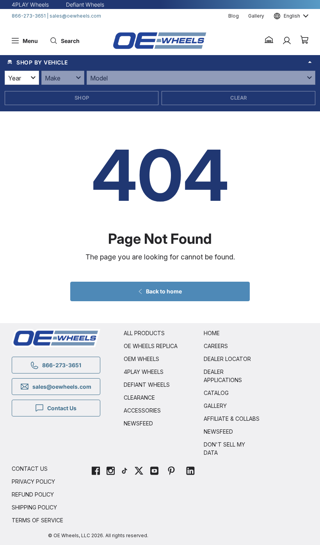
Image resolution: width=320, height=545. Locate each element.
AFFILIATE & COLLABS (232, 418)
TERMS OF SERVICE (37, 520)
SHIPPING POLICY (34, 507)
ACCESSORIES (142, 410)
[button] (269, 40)
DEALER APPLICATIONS (223, 375)
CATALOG (216, 393)
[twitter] (139, 471)
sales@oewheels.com (75, 16)
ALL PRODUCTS (144, 333)
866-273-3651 (29, 16)
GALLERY (215, 405)
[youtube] (154, 471)
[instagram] (111, 471)
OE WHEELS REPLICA (151, 346)
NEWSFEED (138, 423)
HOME (212, 333)
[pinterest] (171, 472)
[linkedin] (190, 472)
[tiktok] (124, 472)
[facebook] (96, 471)
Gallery (256, 16)
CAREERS (216, 346)
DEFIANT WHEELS (147, 384)
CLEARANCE (139, 397)
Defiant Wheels (85, 4)
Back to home (164, 291)
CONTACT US (30, 468)
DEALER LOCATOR (227, 359)
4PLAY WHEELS (144, 371)
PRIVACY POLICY (33, 481)
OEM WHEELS (141, 359)
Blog (233, 16)
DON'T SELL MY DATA (224, 448)
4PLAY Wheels (30, 4)
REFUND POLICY (33, 494)
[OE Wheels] (160, 40)
